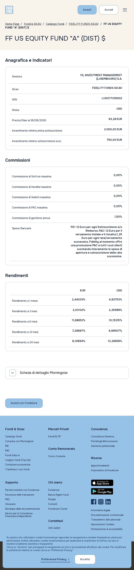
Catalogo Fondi (55, 24)
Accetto (85, 559)
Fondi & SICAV (32, 24)
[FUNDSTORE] (9, 10)
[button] (125, 10)
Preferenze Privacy (53, 559)
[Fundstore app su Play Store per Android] (110, 491)
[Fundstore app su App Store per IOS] (110, 483)
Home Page (12, 24)
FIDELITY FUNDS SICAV (83, 24)
